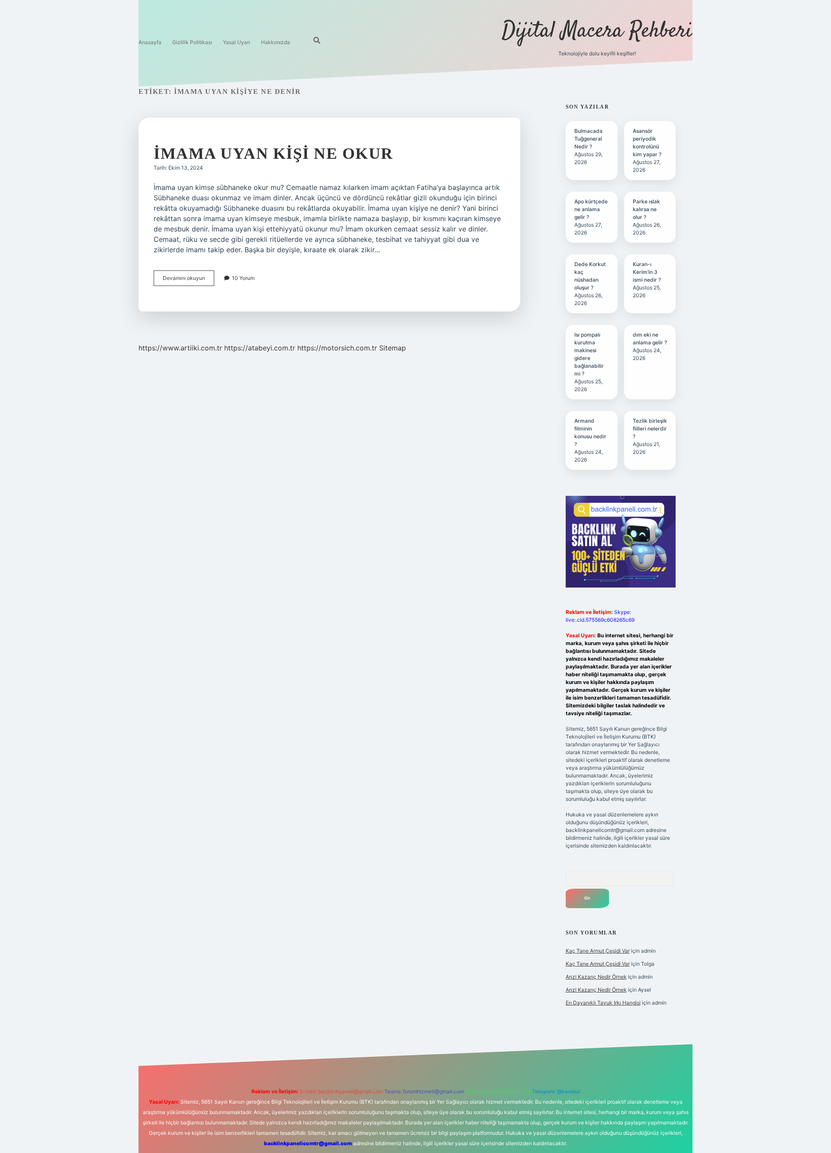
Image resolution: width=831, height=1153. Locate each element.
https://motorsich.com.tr (337, 348)
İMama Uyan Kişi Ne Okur (273, 153)
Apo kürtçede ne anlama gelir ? (591, 209)
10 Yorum (243, 278)
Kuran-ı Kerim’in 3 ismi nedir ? (647, 272)
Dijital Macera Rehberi (597, 31)
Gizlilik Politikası (192, 42)
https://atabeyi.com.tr (259, 348)
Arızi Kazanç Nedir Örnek (596, 976)
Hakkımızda (275, 42)
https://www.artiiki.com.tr (180, 348)
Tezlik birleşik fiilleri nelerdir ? (650, 429)
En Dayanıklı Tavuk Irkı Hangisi (603, 1002)
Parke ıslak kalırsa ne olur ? (646, 209)
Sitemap (392, 348)
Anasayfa (149, 42)
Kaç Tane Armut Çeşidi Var (598, 950)
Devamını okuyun (188, 280)
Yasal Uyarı (236, 42)
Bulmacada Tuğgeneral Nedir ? (588, 139)
